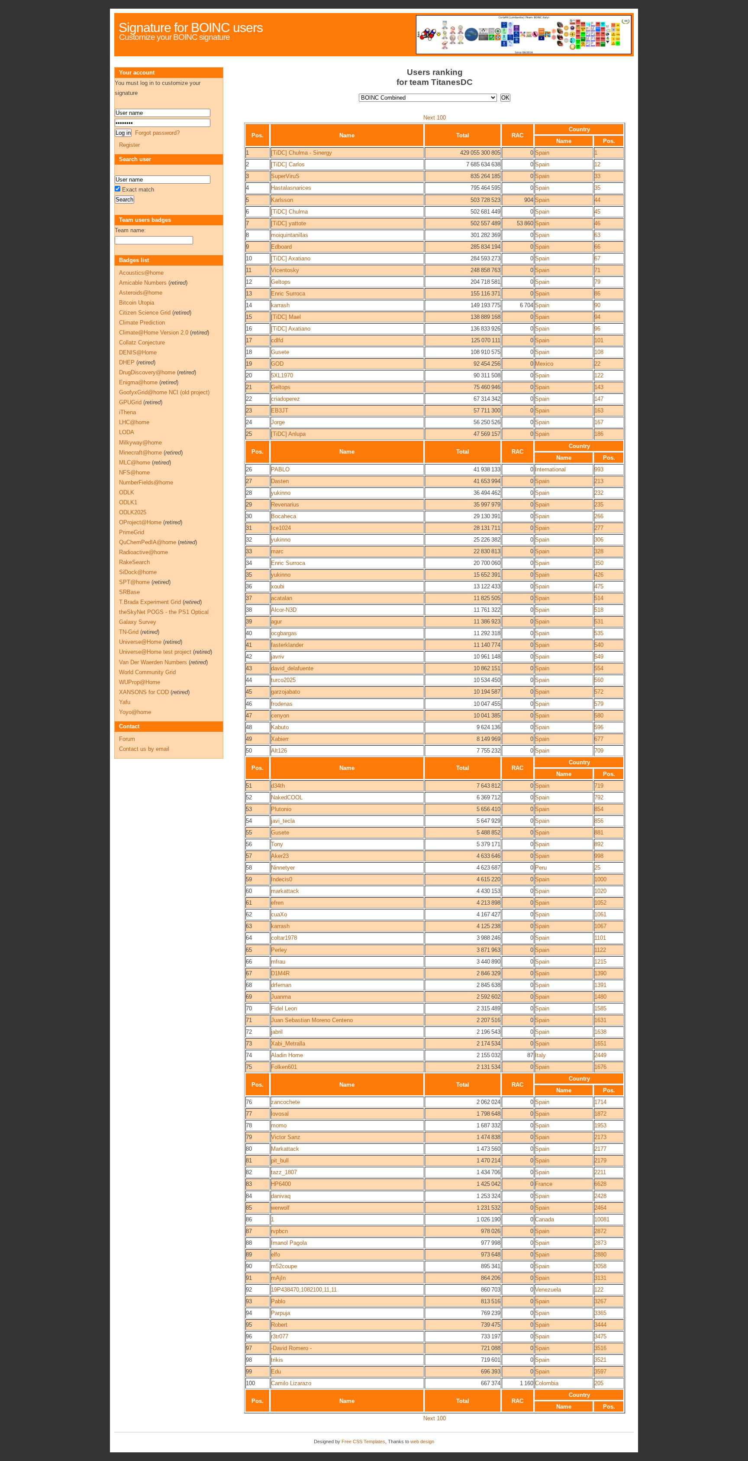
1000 (600, 879)
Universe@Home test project (155, 652)
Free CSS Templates (363, 1441)
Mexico (544, 363)
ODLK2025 (132, 512)
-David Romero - (291, 1348)
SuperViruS (285, 176)
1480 (600, 996)
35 (597, 188)
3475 (600, 1336)
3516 (600, 1348)
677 (598, 739)
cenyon (280, 715)
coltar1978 (284, 938)
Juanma (281, 996)
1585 (600, 1008)
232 (598, 493)
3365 (600, 1313)
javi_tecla (283, 821)
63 (597, 235)
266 (598, 516)
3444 (600, 1324)
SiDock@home (138, 572)
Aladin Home (287, 1055)
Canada (544, 1219)
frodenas (282, 704)
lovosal (280, 1113)
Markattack (285, 1149)
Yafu (124, 702)
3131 (600, 1278)
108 (598, 352)
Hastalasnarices (291, 188)
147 (598, 399)
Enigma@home (138, 382)
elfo (275, 1254)
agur (276, 621)
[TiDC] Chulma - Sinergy (301, 152)
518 (598, 610)
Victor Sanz (285, 1137)
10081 (601, 1219)
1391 (600, 985)
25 (597, 867)
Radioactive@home (143, 552)
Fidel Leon (284, 1008)
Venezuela (548, 1289)
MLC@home (134, 462)
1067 (600, 926)
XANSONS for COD (144, 692)
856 (598, 821)
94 (597, 317)
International (550, 469)
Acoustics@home (141, 272)
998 (598, 856)
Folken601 (284, 1067)
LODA (126, 432)
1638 (600, 1032)
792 (598, 797)
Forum (127, 739)
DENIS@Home (138, 352)
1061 (600, 914)
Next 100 (434, 117)
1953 (600, 1125)
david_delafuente (292, 668)
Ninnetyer (283, 867)
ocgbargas (284, 633)
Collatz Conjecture (142, 342)
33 (597, 176)
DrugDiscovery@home (147, 372)
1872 (600, 1113)
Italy (540, 1055)
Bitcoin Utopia (136, 302)
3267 (600, 1301)
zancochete (285, 1102)
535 (598, 633)
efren (277, 902)
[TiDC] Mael (286, 317)
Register (129, 145)
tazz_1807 (284, 1172)
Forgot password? (157, 133)
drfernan (281, 985)
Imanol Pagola (289, 1243)
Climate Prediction (142, 322)
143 (598, 387)
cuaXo (279, 914)
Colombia (546, 1383)
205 (598, 1383)
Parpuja (280, 1313)
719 (598, 785)
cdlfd (277, 340)
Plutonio (281, 809)
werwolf (280, 1208)
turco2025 (283, 680)
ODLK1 (128, 502)
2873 (600, 1243)
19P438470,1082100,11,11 (304, 1289)
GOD (277, 363)
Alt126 (279, 750)
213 (598, 481)
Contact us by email (144, 749)
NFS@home (134, 472)
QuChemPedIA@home (147, 542)
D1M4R (280, 973)
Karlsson (282, 200)
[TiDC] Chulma (289, 211)
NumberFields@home (146, 482)
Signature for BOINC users (191, 27)
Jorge (278, 422)
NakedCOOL (287, 797)
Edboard (281, 247)
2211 (600, 1172)
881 (598, 832)
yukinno (280, 493)
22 (597, 363)
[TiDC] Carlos (288, 164)
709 (598, 750)
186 (598, 434)
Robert (279, 1324)
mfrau (278, 961)
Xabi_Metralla (288, 1043)
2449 (600, 1055)
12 (597, 164)
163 (598, 410)
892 (598, 844)
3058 (600, 1266)
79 (597, 282)
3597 (600, 1371)
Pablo (278, 1301)
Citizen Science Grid (145, 312)
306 (598, 539)
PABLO (280, 469)
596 (598, 727)
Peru (541, 867)
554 (598, 668)
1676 (600, 1067)
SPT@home (134, 582)
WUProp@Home (139, 682)
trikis (277, 1360)
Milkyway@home (140, 442)
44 (597, 200)
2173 (600, 1137)
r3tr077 (279, 1336)
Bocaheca (283, 516)
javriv (277, 656)
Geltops (280, 282)
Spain (542, 152)
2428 (600, 1196)
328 (598, 551)
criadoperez (285, 399)
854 (598, 809)
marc (277, 551)
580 (598, 715)
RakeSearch (134, 562)
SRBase (129, 592)
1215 (600, 961)
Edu (276, 1371)
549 (598, 656)
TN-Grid (129, 632)
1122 (600, 950)
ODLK (126, 492)
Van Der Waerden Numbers (153, 662)
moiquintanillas (289, 235)
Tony (277, 844)
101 (598, 340)
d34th (278, 785)
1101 (600, 938)
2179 (600, 1160)
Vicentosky (285, 270)
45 (597, 211)
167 (598, 422)
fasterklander (287, 645)
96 (597, 328)
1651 (600, 1043)
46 (597, 223)
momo (279, 1125)
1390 (600, 973)
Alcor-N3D (284, 610)
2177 (600, 1149)
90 (597, 305)
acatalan (281, 598)
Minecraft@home (140, 452)
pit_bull (280, 1160)
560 (598, 680)
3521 (600, 1360)
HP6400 (281, 1184)
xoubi (277, 586)
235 (598, 504)
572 (598, 691)
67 (597, 258)
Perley (279, 950)
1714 (600, 1102)
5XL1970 (282, 375)
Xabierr (280, 739)
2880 (600, 1254)
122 (598, 375)
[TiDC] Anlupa (288, 434)
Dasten (280, 481)
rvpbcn (279, 1231)
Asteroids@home (140, 292)
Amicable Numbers (143, 282)
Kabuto (280, 727)
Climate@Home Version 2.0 (153, 332)
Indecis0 (281, 879)
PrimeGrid (131, 532)
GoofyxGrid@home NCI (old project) (164, 392)
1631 (600, 1020)
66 (597, 247)
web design (422, 1441)
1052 (600, 902)
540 (598, 645)
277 (598, 528)
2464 (600, 1208)
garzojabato (285, 691)
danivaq (280, 1196)
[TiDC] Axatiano (290, 258)
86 (597, 293)
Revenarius (285, 504)
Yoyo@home (135, 712)
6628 (600, 1184)
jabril (277, 1032)
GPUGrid (130, 402)
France (543, 1184)
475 (598, 586)
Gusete (280, 352)
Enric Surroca (288, 293)
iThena (127, 412)
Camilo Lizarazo (291, 1383)
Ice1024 (281, 528)
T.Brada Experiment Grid (150, 602)
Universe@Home (140, 642)
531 (598, 621)
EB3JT (279, 410)
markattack (285, 891)
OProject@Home (140, 522)
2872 (600, 1231)
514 (598, 598)
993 (598, 469)
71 (597, 270)
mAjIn (278, 1278)
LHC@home (134, 422)
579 (598, 704)
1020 (600, 891)
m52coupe (284, 1266)
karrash (280, 305)
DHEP (127, 362)
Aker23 (280, 856)
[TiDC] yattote (288, 223)
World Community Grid (147, 672)
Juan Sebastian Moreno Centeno (312, 1020)
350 (598, 563)
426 (598, 574)
